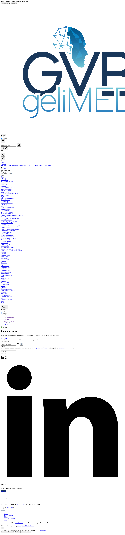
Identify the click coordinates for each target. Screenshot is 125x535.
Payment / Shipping (9, 518)
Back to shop (4, 338)
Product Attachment (45, 165)
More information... (41, 530)
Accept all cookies (26, 532)
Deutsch (4, 137)
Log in (2, 162)
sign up (4, 164)
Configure (17, 532)
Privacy (6, 517)
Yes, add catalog (5, 3)
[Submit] (21, 344)
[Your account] (3, 155)
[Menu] (3, 141)
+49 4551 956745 (21, 504)
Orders (31, 165)
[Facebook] (1, 358)
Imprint (6, 514)
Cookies (6, 520)
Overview (3, 165)
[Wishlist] (2, 152)
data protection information (41, 348)
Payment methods (24, 165)
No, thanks (14, 3)
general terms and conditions (65, 348)
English (4, 138)
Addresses (16, 165)
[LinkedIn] (62, 482)
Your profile (9, 165)
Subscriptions (36, 165)
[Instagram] (6, 358)
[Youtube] (3, 358)
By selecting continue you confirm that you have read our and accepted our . (38, 348)
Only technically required (7, 532)
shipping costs (19, 523)
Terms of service (8, 515)
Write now (3, 491)
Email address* (5, 341)
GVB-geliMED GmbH (23, 526)
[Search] (19, 145)
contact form (10, 507)
